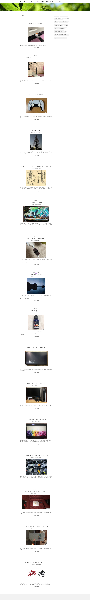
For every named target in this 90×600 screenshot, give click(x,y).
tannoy (40, 132)
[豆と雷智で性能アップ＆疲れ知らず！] (36, 431)
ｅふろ (65, 38)
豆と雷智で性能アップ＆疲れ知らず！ (36, 419)
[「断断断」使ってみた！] (36, 322)
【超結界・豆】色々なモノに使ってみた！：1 (36, 562)
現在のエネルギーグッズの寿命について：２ (36, 238)
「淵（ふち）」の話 (36, 130)
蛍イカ (65, 31)
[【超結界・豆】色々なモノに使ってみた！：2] (36, 537)
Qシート (59, 18)
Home (21, 1)
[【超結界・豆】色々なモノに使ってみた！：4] (36, 467)
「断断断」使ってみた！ (36, 311)
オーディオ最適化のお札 (65, 21)
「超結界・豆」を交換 (36, 202)
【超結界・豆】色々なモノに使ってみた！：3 (36, 491)
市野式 (61, 25)
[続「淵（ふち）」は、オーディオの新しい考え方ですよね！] (36, 178)
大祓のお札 (66, 24)
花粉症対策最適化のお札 (62, 28)
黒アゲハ (64, 37)
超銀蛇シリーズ (66, 34)
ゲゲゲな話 (35, 236)
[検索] (69, 1)
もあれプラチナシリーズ (58, 21)
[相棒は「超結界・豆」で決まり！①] (36, 395)
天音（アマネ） (57, 25)
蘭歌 (62, 31)
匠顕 (62, 24)
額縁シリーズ (60, 37)
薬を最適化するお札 (57, 31)
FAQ (47, 1)
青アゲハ (56, 37)
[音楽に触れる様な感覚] (36, 286)
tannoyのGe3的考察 (36, 272)
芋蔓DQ (56, 28)
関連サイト (51, 1)
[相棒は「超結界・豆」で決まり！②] (36, 358)
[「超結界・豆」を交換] (36, 214)
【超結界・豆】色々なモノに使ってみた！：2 (36, 526)
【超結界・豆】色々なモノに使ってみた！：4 (36, 455)
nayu (40, 25)
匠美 (59, 24)
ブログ (37, 1)
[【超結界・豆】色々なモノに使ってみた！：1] (36, 574)
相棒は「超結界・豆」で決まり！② (36, 347)
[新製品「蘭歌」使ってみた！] (36, 34)
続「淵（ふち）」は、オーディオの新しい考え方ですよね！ (36, 166)
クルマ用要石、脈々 (62, 22)
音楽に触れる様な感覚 (36, 275)
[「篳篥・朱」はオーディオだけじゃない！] (36, 69)
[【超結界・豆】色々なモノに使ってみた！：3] (36, 502)
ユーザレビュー (32, 1)
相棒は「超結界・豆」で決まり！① (36, 383)
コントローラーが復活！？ (36, 94)
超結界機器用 (61, 34)
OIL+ (56, 18)
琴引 (67, 25)
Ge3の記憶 (45, 6)
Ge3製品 (42, 1)
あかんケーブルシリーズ (65, 18)
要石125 (56, 34)
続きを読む (36, 47)
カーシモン (56, 22)
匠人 (56, 24)
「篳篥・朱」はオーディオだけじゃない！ (36, 58)
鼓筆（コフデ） (57, 38)
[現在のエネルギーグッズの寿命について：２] (36, 250)
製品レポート (36, 55)
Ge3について (25, 1)
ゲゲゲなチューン (36, 453)
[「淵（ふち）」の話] (36, 142)
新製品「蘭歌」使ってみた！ (36, 23)
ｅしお (61, 38)
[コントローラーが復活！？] (36, 105)
